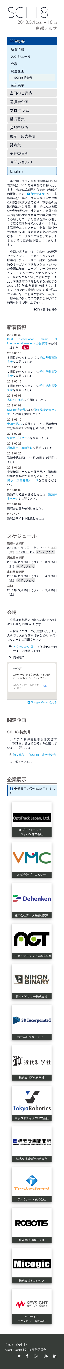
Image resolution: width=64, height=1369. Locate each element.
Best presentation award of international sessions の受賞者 (32, 341)
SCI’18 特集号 (23, 78)
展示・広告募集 (23, 136)
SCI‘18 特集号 (16, 410)
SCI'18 (28, 12)
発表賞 (15, 144)
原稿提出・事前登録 (20, 448)
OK (45, 685)
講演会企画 (19, 101)
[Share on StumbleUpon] (45, 1356)
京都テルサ (37, 194)
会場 (14, 63)
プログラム (19, 110)
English (16, 171)
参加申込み (19, 127)
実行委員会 (19, 153)
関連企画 (17, 71)
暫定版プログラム (18, 438)
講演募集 (17, 118)
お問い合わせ (21, 162)
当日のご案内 (21, 92)
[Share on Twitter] (19, 1356)
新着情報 (17, 49)
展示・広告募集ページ (22, 480)
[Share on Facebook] (27, 1356)
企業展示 (17, 85)
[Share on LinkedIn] (55, 1356)
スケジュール (21, 56)
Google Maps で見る (43, 702)
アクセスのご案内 (24, 646)
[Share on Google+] (36, 1356)
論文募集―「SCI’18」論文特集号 (34, 755)
